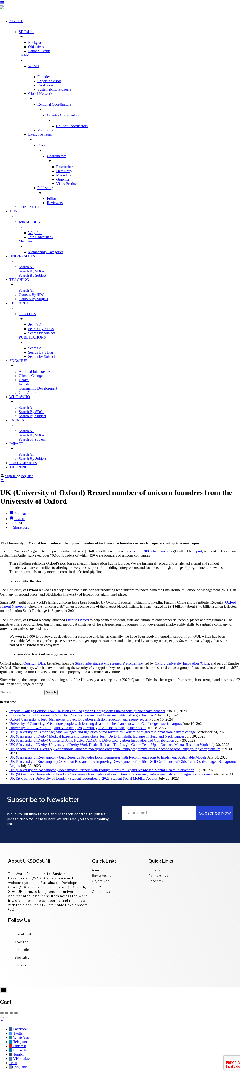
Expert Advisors (49, 81)
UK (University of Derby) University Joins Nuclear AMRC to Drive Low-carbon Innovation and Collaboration (91, 740)
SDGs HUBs (19, 361)
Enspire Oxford (77, 620)
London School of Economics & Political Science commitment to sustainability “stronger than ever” (83, 715)
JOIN (13, 211)
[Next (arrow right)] (6, 1017)
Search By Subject (32, 275)
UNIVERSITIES (22, 256)
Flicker (20, 965)
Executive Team (40, 134)
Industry (25, 384)
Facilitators (46, 85)
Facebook (23, 934)
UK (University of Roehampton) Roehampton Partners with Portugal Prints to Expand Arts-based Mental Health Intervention (101, 770)
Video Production (69, 184)
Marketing (63, 175)
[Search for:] (22, 692)
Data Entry (64, 171)
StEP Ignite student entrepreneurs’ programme (109, 663)
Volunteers (45, 130)
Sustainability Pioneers (54, 89)
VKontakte (21, 1059)
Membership (28, 241)
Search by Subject (41, 333)
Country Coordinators (63, 115)
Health (24, 380)
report (197, 551)
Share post (20, 527)
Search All (26, 267)
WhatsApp (20, 1037)
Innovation (22, 514)
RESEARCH (19, 303)
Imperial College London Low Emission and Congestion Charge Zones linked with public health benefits (87, 711)
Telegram (19, 1042)
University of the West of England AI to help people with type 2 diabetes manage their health (77, 728)
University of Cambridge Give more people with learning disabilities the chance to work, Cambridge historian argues (95, 724)
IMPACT (16, 444)
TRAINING (18, 467)
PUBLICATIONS (32, 337)
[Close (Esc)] (2, 1013)
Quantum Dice (34, 663)
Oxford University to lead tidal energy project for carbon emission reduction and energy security (80, 719)
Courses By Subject (33, 299)
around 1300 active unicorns (151, 551)
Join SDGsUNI (30, 222)
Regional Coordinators (54, 104)
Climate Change (31, 376)
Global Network (40, 94)
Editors (52, 199)
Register (27, 476)
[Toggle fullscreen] (11, 1013)
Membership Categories (45, 252)
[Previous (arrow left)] (2, 1017)
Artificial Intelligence (34, 371)
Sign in (11, 476)
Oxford (19, 519)
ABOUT (16, 21)
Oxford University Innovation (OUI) (182, 663)
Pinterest (19, 1046)
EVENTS (16, 420)
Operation (45, 145)
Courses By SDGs (32, 295)
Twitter (21, 941)
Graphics (63, 179)
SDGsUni (26, 32)
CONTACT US (31, 207)
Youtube (22, 957)
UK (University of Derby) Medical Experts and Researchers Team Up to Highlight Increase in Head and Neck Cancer (96, 736)
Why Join (35, 233)
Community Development (38, 388)
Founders (44, 77)
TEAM (24, 55)
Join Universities (40, 237)
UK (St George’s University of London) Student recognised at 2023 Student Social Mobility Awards (83, 778)
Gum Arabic (28, 393)
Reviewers (55, 203)
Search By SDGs (31, 271)
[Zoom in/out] (16, 1013)
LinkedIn (21, 949)
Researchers (65, 167)
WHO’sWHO (19, 397)
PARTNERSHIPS (23, 463)
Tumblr (18, 1054)
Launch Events (39, 51)
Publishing (45, 188)
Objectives (36, 47)
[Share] (6, 1013)
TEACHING (19, 280)
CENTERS (27, 314)
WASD (33, 66)
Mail (13, 1063)
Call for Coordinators (72, 126)
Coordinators (56, 156)
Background (37, 43)
